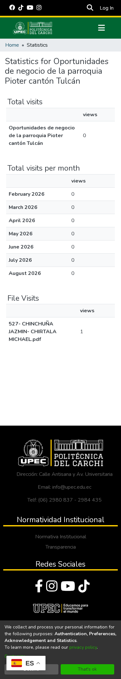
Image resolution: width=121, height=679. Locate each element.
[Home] (32, 28)
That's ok (87, 669)
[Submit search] (90, 8)
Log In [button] (107, 8)
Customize (15, 656)
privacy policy (83, 647)
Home (12, 45)
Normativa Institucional (60, 536)
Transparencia (60, 547)
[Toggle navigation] (102, 28)
